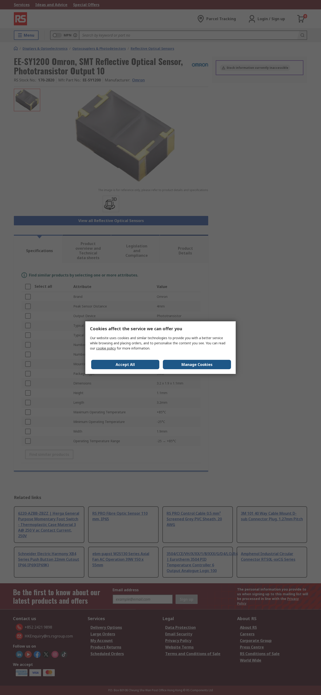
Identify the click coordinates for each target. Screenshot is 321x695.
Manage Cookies (196, 364)
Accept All (125, 364)
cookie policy (106, 348)
